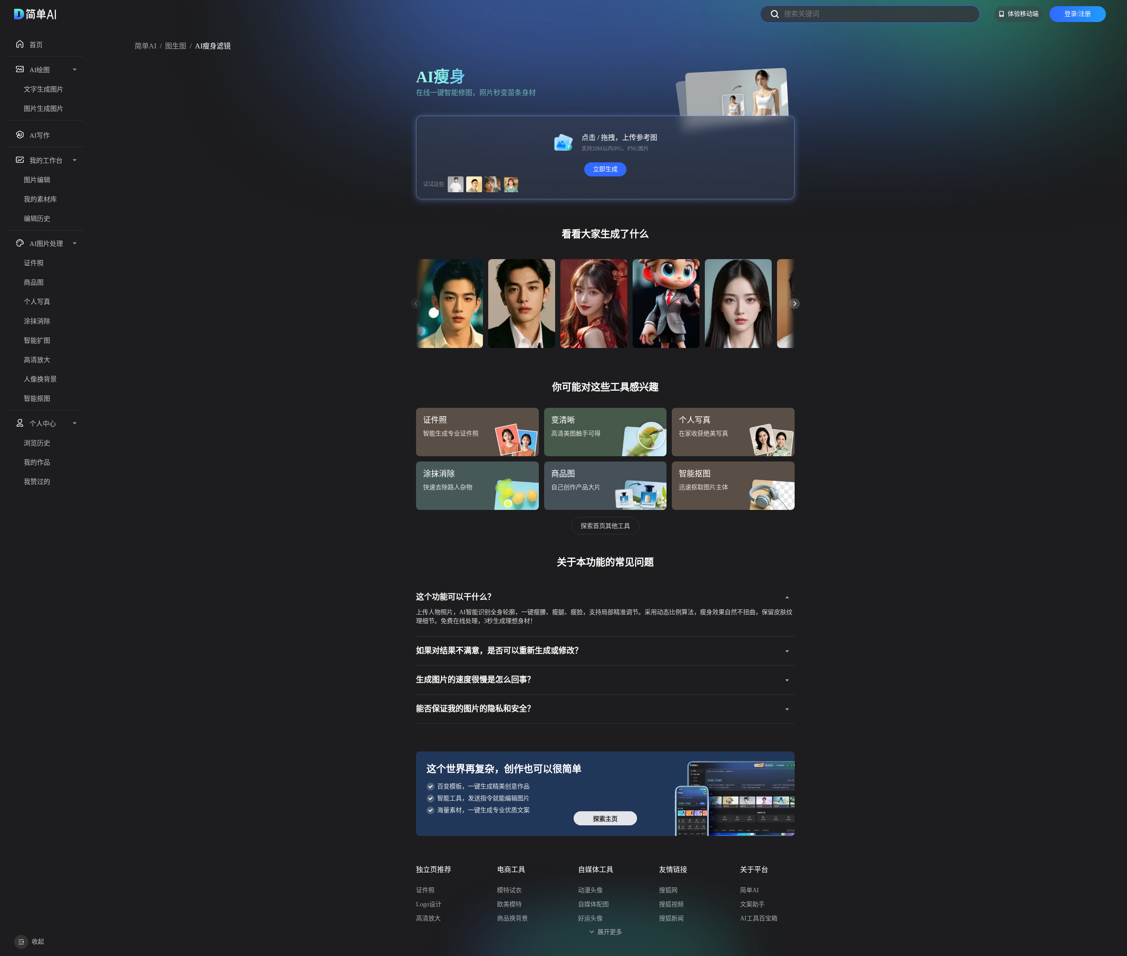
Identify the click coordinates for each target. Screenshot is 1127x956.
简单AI (145, 46)
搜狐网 (668, 890)
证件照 (425, 890)
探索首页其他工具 (605, 525)
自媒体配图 (593, 904)
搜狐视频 (671, 904)
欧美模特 (509, 904)
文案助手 (752, 904)
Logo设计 (429, 904)
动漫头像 (590, 890)
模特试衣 (509, 890)
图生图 (175, 46)
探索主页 (605, 818)
